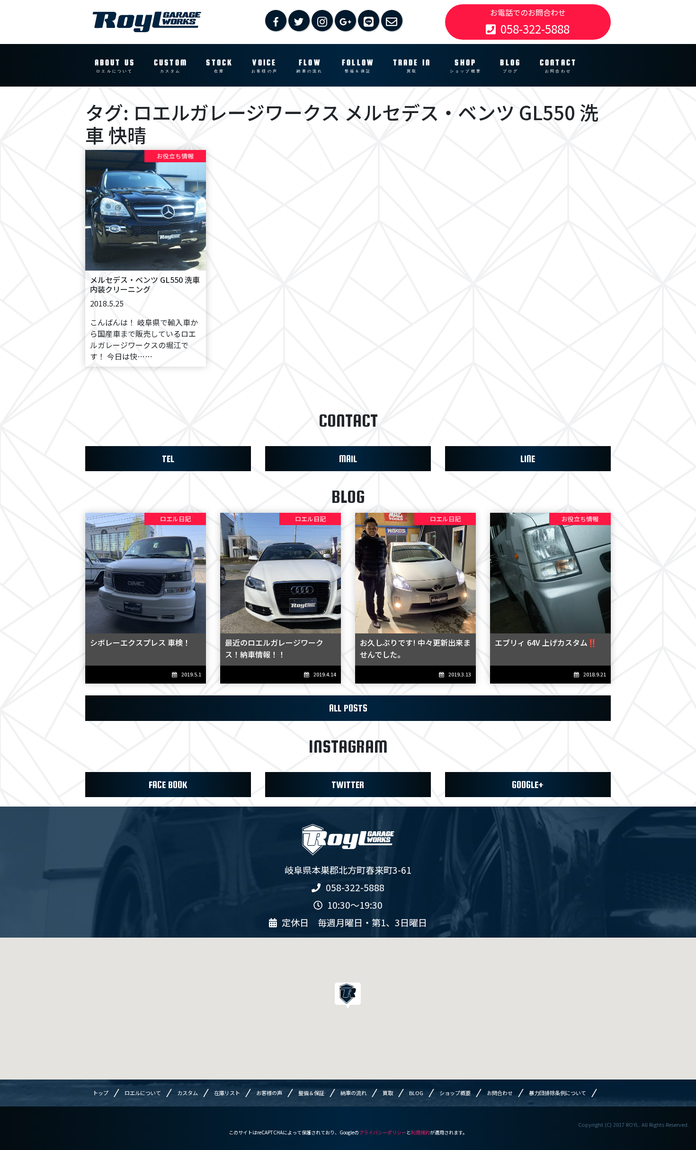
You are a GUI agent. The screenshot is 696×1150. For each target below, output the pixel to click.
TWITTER (347, 784)
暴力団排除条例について (557, 1093)
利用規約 (420, 1132)
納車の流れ (353, 1093)
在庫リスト (227, 1093)
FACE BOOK (168, 784)
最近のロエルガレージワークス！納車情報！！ (274, 648)
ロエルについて (143, 1093)
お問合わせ (500, 1093)
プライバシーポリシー (382, 1132)
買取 (388, 1093)
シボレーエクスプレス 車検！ (140, 642)
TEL (168, 458)
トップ (100, 1093)
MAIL (348, 458)
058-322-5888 (535, 28)
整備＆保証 (311, 1093)
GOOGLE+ (528, 784)
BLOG (416, 1093)
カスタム (187, 1093)
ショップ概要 (455, 1093)
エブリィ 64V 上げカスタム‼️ (546, 642)
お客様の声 (269, 1093)
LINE (527, 458)
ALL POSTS (348, 707)
